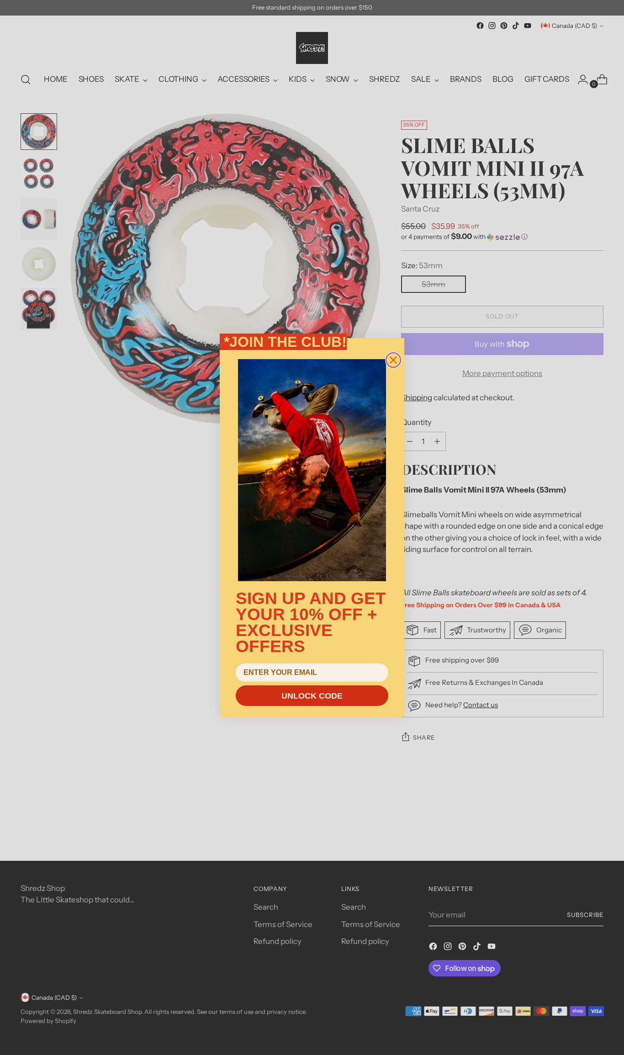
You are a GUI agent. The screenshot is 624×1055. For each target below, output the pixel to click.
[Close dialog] (393, 360)
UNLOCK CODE (312, 695)
